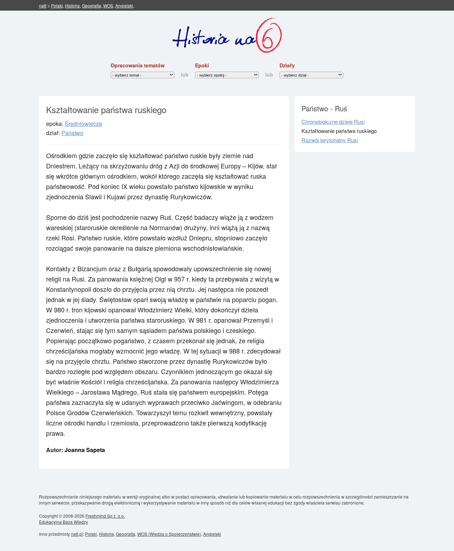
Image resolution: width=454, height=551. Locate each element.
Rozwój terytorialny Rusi (329, 140)
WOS (108, 5)
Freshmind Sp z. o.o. (105, 516)
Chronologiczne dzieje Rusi (333, 121)
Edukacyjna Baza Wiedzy (63, 522)
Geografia (91, 5)
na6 (42, 5)
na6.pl (77, 534)
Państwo (72, 133)
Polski (57, 5)
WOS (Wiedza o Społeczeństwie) (169, 534)
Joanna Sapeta (85, 450)
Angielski (124, 5)
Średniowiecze (83, 123)
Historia (72, 5)
